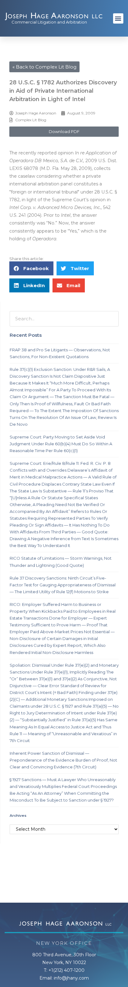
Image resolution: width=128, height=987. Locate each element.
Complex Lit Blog (30, 120)
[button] (118, 18)
